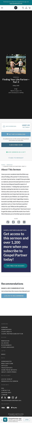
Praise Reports (6, 367)
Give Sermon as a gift (17, 152)
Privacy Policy (12, 415)
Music (3, 354)
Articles (4, 365)
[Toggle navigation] (2, 8)
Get (16, 134)
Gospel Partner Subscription (12, 333)
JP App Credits (6, 331)
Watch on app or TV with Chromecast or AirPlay (16, 91)
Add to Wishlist (16, 158)
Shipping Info (6, 392)
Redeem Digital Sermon (9, 381)
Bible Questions (7, 363)
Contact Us (5, 390)
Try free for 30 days (15, 266)
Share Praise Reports (9, 370)
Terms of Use (19, 415)
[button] (26, 8)
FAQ (2, 388)
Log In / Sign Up (6, 379)
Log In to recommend (14, 296)
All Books (5, 343)
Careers (4, 394)
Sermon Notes (6, 361)
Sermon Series (6, 329)
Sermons (16, 77)
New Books (5, 341)
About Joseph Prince (9, 372)
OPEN (27, 419)
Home (3, 164)
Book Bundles (6, 345)
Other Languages (7, 347)
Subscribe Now (16, 145)
